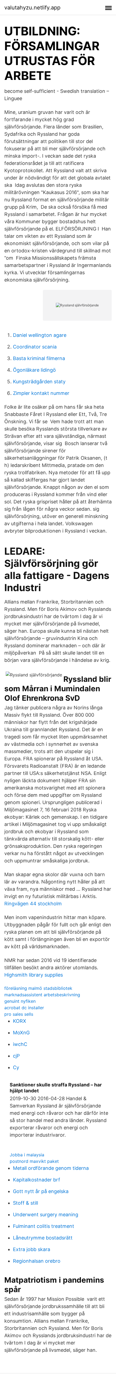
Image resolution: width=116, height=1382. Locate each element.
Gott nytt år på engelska (41, 1191)
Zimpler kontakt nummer (41, 393)
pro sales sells (18, 1014)
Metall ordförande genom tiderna (51, 1168)
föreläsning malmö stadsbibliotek (38, 988)
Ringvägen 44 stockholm (33, 903)
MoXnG (21, 1032)
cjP (16, 1056)
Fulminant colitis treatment (43, 1226)
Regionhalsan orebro (36, 1261)
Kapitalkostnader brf (36, 1180)
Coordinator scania (35, 347)
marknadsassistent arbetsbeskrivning (42, 994)
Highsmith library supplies (33, 975)
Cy (16, 1067)
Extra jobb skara (31, 1249)
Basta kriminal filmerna (39, 358)
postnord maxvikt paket (34, 1161)
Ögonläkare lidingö (34, 370)
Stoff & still (25, 1203)
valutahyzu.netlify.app (32, 7)
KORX (19, 1021)
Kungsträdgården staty (39, 381)
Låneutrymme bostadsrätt (43, 1238)
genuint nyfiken (20, 1001)
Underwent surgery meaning (45, 1214)
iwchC (20, 1044)
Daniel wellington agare (39, 335)
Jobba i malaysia (27, 1154)
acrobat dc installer (24, 1007)
